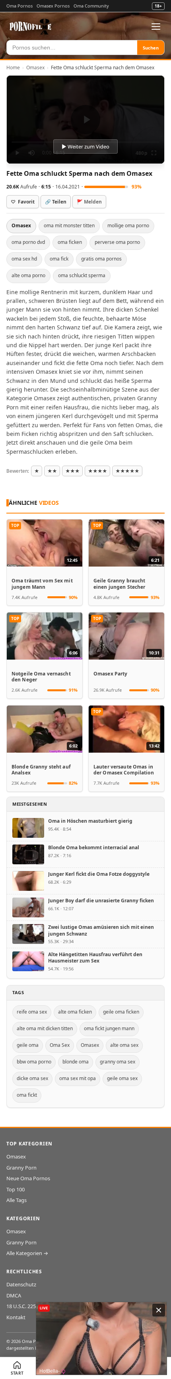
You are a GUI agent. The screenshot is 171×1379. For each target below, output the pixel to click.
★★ (52, 471)
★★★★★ (127, 471)
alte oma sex (124, 1045)
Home (13, 67)
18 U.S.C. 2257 (22, 1306)
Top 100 (15, 1189)
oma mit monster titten (69, 225)
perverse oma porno (117, 242)
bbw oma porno (34, 1061)
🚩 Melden (89, 201)
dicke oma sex (32, 1078)
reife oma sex (32, 1011)
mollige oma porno (128, 225)
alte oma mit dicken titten (45, 1028)
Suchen (151, 48)
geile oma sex (122, 1078)
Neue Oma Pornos (28, 1178)
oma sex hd (24, 258)
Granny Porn (21, 1167)
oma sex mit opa (77, 1078)
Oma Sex (60, 1045)
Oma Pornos (19, 6)
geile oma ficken (121, 1011)
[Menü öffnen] (156, 26)
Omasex (35, 67)
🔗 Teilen (55, 201)
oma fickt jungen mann (109, 1028)
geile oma (28, 1045)
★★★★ (97, 471)
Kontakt (15, 1317)
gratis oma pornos (101, 258)
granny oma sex (117, 1061)
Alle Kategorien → (27, 1253)
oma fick (59, 258)
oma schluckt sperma (81, 275)
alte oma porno (28, 275)
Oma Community (91, 6)
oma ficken (70, 242)
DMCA (13, 1295)
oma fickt (27, 1095)
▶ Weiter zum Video (85, 146)
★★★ (72, 471)
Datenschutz (21, 1284)
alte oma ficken (75, 1011)
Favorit (23, 201)
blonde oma (75, 1061)
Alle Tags (16, 1200)
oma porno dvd (28, 242)
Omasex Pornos (53, 6)
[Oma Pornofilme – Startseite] (30, 26)
